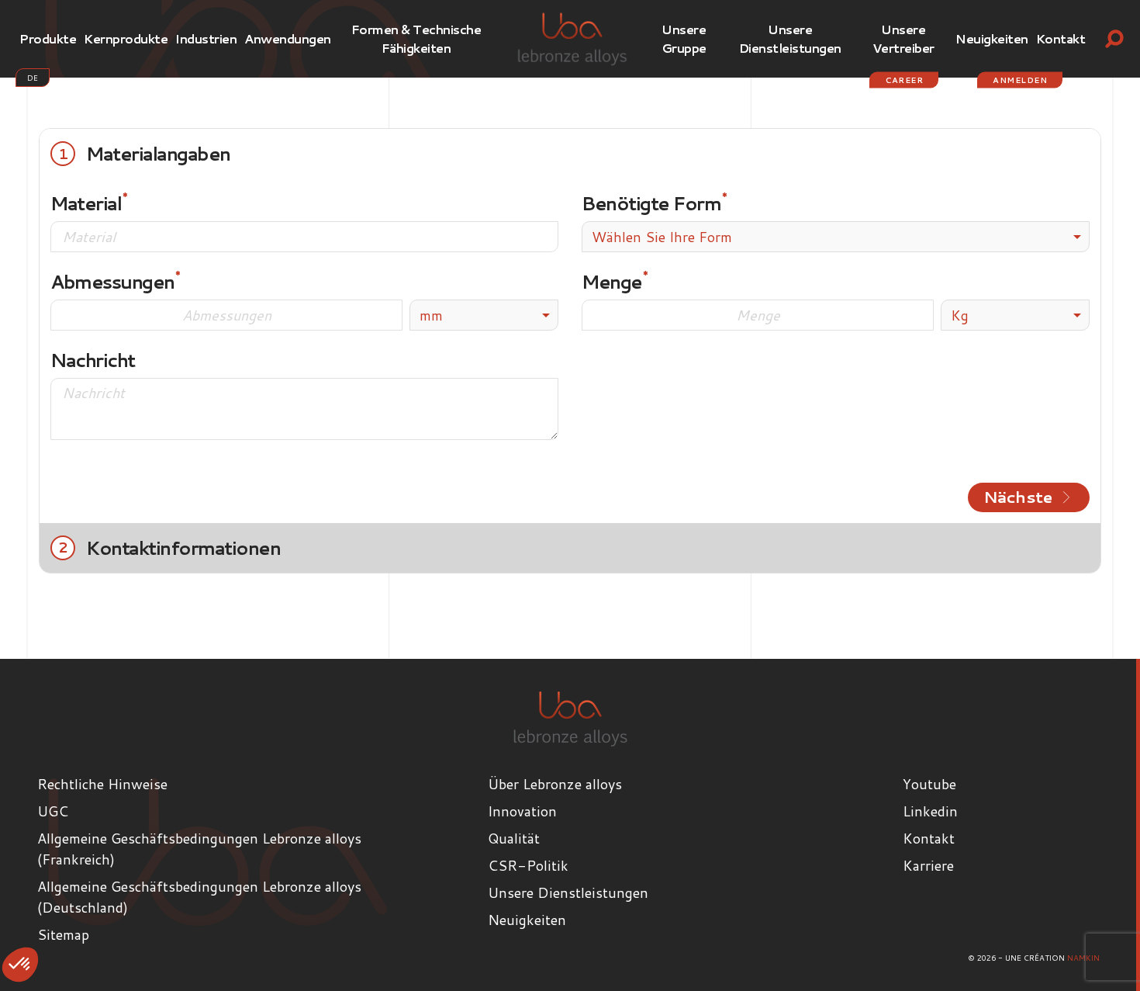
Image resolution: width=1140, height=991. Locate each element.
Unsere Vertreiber (903, 38)
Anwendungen (287, 38)
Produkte (47, 38)
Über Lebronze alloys (555, 784)
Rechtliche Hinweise (102, 784)
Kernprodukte (126, 38)
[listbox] (483, 315)
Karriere (928, 865)
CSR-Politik (528, 865)
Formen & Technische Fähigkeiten (416, 38)
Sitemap (63, 934)
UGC (52, 811)
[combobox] (836, 236)
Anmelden (1020, 79)
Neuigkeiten (991, 38)
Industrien (206, 38)
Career (904, 79)
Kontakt (1061, 38)
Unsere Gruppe (684, 38)
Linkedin (930, 811)
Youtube (929, 784)
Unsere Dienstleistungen (790, 38)
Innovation (522, 811)
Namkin (1083, 957)
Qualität (514, 838)
